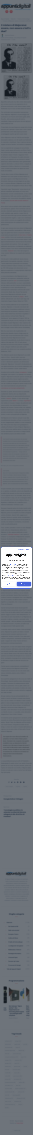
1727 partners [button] (12, 564)
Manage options (9, 584)
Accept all (24, 584)
